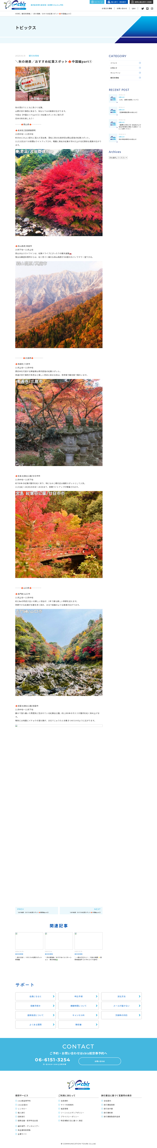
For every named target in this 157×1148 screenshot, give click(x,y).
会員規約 (64, 1101)
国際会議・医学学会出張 (28, 1120)
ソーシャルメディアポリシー (72, 1113)
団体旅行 (21, 1116)
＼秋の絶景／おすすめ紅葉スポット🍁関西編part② (33, 910)
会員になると (35, 996)
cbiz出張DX (23, 1105)
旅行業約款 (108, 1113)
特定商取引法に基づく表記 (72, 1120)
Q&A (134, 8)
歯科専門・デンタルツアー (28, 1126)
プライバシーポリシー (70, 1116)
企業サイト (22, 1134)
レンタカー (22, 1108)
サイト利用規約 (67, 1105)
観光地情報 (114, 78)
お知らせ (113, 68)
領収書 (78, 1024)
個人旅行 (21, 1113)
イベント (113, 63)
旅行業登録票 (109, 1105)
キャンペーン (115, 73)
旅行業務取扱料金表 (112, 1116)
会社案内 (107, 1101)
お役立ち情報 (107, 8)
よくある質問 (35, 1024)
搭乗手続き (35, 1005)
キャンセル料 (78, 1015)
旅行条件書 (108, 1108)
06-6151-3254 (52, 1059)
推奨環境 (64, 1108)
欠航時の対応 (121, 1015)
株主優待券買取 (24, 1130)
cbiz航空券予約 (24, 1101)
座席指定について (35, 1015)
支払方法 (121, 996)
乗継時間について (78, 1005)
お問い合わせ (122, 8)
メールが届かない (121, 1005)
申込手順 (78, 996)
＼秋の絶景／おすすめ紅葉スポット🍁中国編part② (85, 910)
